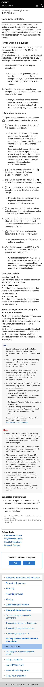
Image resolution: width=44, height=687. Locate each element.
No (29, 563)
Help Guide (7, 5)
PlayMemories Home (13, 535)
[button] (41, 5)
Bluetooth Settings (12, 545)
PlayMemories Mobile (13, 539)
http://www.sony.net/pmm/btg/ (17, 422)
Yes (15, 563)
